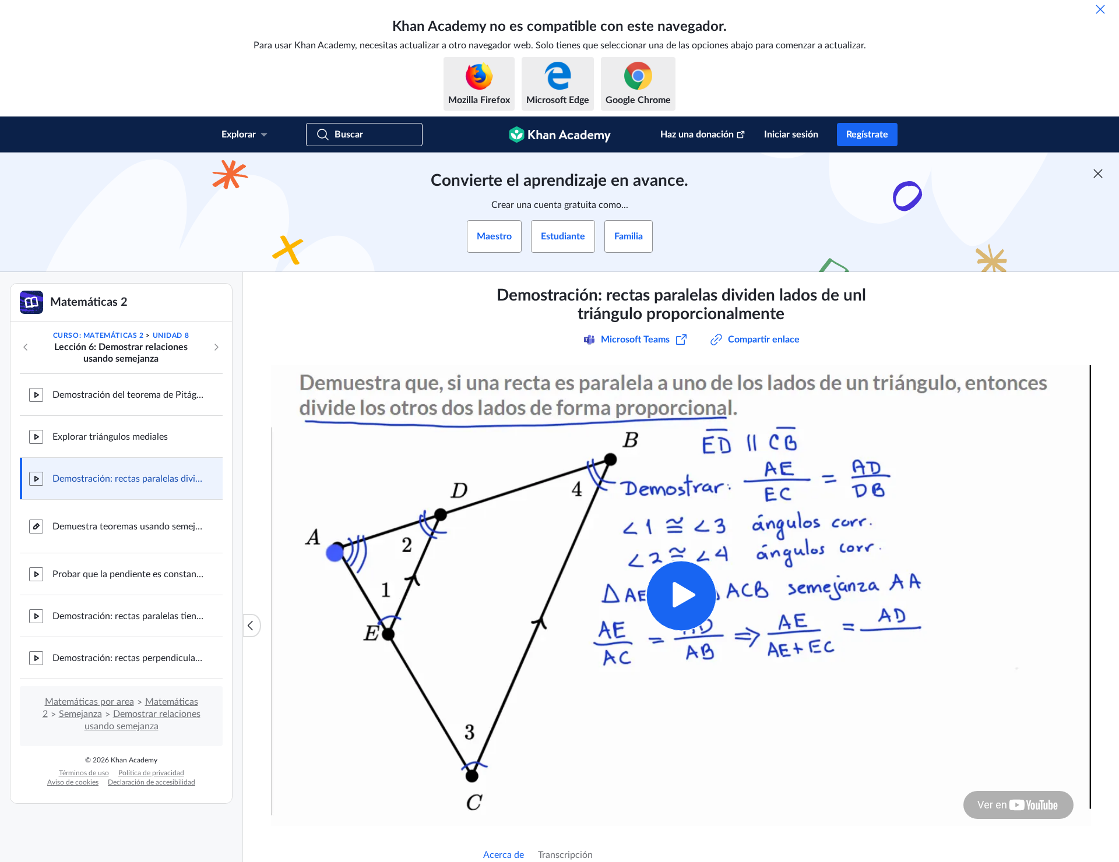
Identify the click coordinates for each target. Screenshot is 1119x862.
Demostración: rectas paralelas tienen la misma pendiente (128, 616)
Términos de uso (84, 772)
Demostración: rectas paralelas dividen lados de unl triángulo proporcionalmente (128, 478)
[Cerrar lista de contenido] (251, 625)
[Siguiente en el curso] (216, 347)
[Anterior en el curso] (26, 347)
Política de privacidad (151, 772)
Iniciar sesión (791, 134)
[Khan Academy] (560, 134)
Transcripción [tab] (565, 855)
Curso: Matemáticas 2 (98, 335)
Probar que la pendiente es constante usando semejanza (128, 574)
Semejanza (80, 714)
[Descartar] (1100, 9)
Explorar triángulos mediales (110, 436)
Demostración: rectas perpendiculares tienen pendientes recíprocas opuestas (128, 658)
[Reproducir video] (681, 595)
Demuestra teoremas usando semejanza (128, 526)
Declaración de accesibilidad (151, 782)
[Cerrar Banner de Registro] (1098, 173)
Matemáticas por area (89, 701)
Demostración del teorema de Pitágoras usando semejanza (128, 395)
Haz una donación (697, 134)
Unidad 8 (171, 335)
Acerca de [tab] (503, 855)
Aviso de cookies (72, 782)
